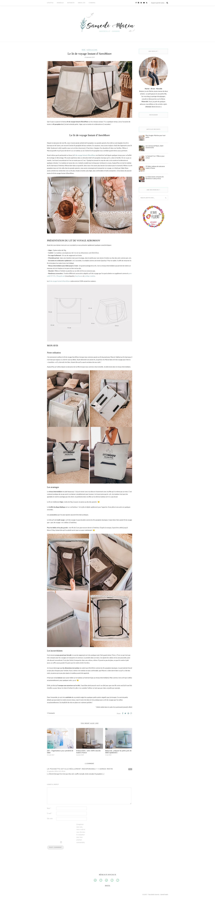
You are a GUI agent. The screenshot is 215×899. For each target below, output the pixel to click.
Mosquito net (60, 276)
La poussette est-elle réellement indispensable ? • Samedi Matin (80, 769)
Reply (130, 769)
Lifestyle (50, 2)
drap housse (79, 276)
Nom (49, 808)
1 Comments (51, 713)
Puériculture (92, 49)
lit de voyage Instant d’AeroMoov (84, 155)
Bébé (83, 49)
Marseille (60, 2)
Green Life (81, 2)
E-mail (49, 813)
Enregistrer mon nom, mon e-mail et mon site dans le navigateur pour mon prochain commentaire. (80, 833)
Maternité (70, 2)
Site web (50, 818)
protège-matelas (90, 276)
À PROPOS (92, 2)
